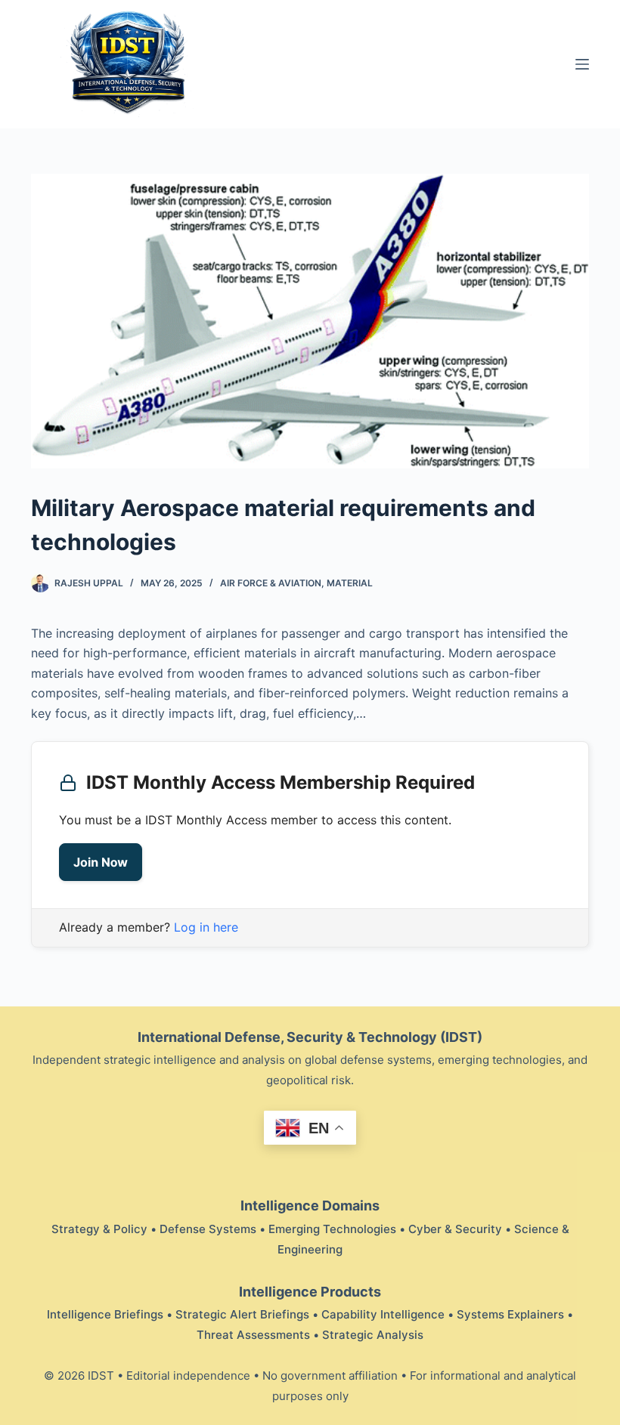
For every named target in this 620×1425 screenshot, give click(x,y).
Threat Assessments (253, 1335)
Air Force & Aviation (270, 583)
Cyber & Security (455, 1229)
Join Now (100, 862)
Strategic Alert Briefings (242, 1314)
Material (350, 583)
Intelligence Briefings (105, 1314)
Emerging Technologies (332, 1229)
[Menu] (582, 64)
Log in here (206, 927)
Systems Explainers (510, 1314)
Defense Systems (208, 1229)
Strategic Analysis (372, 1335)
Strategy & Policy (99, 1229)
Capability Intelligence (383, 1314)
